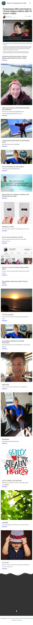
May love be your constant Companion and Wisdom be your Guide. (15, 195)
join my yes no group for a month (12, 237)
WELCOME (5, 384)
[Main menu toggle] (30, 3)
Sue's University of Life (16, 3)
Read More (4, 60)
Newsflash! (5, 439)
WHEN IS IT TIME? (8, 226)
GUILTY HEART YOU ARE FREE (12, 480)
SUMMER (5, 522)
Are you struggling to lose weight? (13, 166)
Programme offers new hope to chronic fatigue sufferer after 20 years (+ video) (14, 57)
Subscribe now (7, 603)
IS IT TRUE (5, 562)
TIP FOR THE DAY (8, 314)
